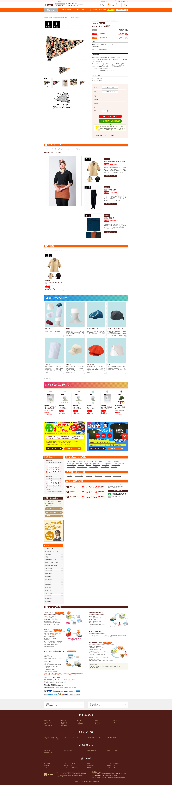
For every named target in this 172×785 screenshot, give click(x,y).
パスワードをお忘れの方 (71, 767)
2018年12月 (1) (48, 587)
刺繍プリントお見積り (92, 750)
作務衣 (97, 720)
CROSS (87, 781)
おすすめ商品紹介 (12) (50, 559)
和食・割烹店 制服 (93, 467)
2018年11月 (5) (48, 590)
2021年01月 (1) (48, 582)
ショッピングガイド (108, 1)
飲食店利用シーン (48, 725)
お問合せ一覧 (47, 750)
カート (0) (124, 6)
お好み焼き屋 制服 (71, 465)
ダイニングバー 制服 (82, 467)
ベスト (79, 722)
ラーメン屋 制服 (81, 461)
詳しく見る (58, 612)
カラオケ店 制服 (71, 467)
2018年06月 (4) (48, 596)
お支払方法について (101, 135)
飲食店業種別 (64, 725)
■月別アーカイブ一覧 (51, 565)
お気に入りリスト (116, 6)
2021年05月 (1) (48, 576)
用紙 (48, 516)
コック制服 (69, 476)
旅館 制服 (88, 465)
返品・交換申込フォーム (52, 512)
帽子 (45, 724)
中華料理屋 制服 (71, 461)
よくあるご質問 (69, 765)
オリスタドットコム (95, 704)
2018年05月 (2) (48, 598)
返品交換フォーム (48, 752)
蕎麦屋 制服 (96, 463)
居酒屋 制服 (79, 463)
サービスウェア (64, 722)
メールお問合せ (69, 750)
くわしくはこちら (51, 448)
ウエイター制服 (117, 476)
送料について (114, 135)
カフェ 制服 (114, 467)
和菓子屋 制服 (96, 465)
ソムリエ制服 (108, 476)
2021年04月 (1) (48, 579)
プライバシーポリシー (113, 763)
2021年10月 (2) (48, 573)
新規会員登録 (111, 765)
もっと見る (46, 378)
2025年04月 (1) (48, 568)
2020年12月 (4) (48, 584)
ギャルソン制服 (98, 476)
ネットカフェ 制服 (116, 465)
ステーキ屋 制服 (105, 467)
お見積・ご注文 (69, 448)
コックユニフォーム (51, 704)
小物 (114, 722)
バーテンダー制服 (79, 476)
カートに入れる (112, 116)
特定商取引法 (47, 765)
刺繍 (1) (47, 557)
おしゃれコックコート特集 (71, 737)
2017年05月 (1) (48, 601)
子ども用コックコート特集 (93, 737)
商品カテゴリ (51, 10)
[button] (107, 110)
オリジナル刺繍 (66, 9)
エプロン (80, 720)
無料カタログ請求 (112, 750)
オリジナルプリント (82, 9)
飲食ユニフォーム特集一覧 (50, 737)
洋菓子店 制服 (98, 461)
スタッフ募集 (111, 767)
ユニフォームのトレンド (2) (51, 551)
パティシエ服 (89, 476)
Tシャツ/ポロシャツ (100, 724)
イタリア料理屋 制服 (119, 463)
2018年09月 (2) (48, 593)
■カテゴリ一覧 (49, 549)
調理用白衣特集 (112, 737)
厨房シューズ (116, 720)
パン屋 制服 (90, 461)
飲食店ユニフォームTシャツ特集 (51, 739)
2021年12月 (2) (48, 571)
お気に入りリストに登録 (111, 121)
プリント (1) (48, 554)
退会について (90, 767)
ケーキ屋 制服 (108, 461)
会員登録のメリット (91, 765)
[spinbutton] (104, 111)
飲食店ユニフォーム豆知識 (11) (52, 562)
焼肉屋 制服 (116, 461)
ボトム (97, 722)
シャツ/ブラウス (48, 722)
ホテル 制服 (81, 465)
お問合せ (125, 1)
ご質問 (118, 1)
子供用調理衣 (81, 724)
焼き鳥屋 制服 (70, 463)
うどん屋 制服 (87, 463)
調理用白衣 (63, 720)
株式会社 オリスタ (97, 772)
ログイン (108, 6)
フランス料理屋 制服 (106, 463)
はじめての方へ (47, 763)
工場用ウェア (64, 724)
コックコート (47, 720)
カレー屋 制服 (105, 465)
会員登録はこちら (121, 9)
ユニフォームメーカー (118, 724)
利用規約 (89, 763)
